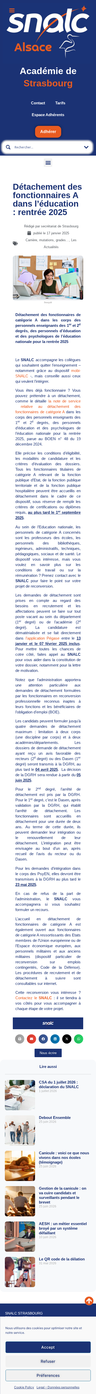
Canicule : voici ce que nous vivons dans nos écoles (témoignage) (64, 1157)
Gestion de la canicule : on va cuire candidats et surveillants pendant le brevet (62, 1195)
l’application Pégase (42, 638)
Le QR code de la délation (62, 1259)
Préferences (48, 1375)
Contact (38, 103)
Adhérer (48, 131)
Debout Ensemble (55, 1117)
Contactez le (34, 998)
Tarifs (60, 103)
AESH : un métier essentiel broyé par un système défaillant (63, 1228)
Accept (48, 1347)
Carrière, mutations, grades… (47, 240)
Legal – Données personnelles (58, 1387)
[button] (48, 162)
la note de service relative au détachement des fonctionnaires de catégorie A (48, 406)
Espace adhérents (48, 115)
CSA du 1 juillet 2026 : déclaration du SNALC (59, 1084)
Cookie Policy (24, 1387)
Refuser (48, 1361)
